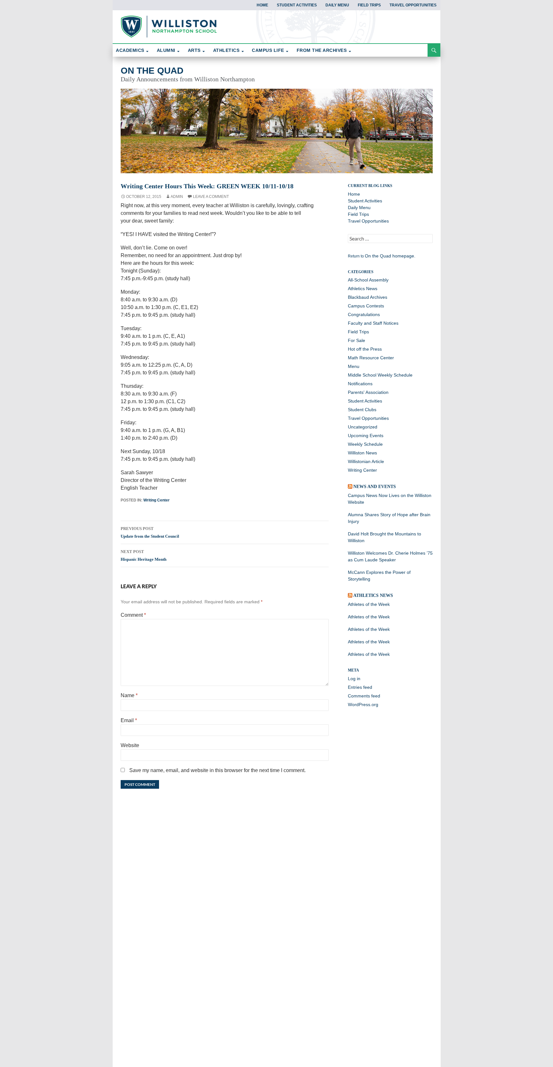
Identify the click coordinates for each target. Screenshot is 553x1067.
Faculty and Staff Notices (373, 323)
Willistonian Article (366, 461)
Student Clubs (362, 409)
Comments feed (364, 695)
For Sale (356, 340)
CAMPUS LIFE (268, 50)
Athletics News (362, 288)
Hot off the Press (365, 349)
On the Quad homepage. (390, 255)
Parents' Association (368, 392)
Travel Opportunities (413, 5)
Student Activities (297, 5)
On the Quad (152, 71)
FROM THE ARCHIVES (322, 50)
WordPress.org (363, 704)
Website (130, 745)
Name (129, 695)
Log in (354, 678)
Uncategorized (362, 426)
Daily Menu (337, 5)
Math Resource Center (371, 357)
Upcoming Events (365, 435)
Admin (177, 196)
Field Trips (369, 5)
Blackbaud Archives (367, 297)
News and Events (374, 486)
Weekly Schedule (365, 444)
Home (262, 5)
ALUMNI (166, 50)
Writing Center (156, 500)
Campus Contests (366, 305)
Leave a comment (211, 196)
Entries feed (360, 687)
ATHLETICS (226, 50)
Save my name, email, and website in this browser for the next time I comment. (217, 770)
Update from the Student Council (150, 532)
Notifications (360, 383)
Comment (133, 615)
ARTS (194, 50)
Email (129, 720)
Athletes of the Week (369, 604)
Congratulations (364, 314)
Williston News (362, 452)
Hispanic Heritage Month (143, 555)
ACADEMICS (130, 50)
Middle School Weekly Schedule (380, 375)
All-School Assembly (368, 279)
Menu (353, 366)
